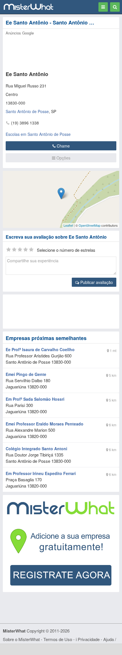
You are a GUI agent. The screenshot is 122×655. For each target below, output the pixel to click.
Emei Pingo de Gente (26, 374)
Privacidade (89, 639)
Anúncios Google (20, 33)
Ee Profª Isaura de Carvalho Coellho (40, 349)
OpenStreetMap (89, 225)
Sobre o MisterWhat (21, 639)
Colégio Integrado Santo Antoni (36, 448)
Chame (63, 146)
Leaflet (68, 225)
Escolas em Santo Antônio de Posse (38, 134)
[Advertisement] (56, 51)
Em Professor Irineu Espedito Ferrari (41, 473)
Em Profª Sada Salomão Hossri (35, 399)
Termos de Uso (57, 639)
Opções (62, 158)
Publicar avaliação (96, 282)
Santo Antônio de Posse (27, 111)
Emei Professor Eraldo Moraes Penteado (44, 424)
